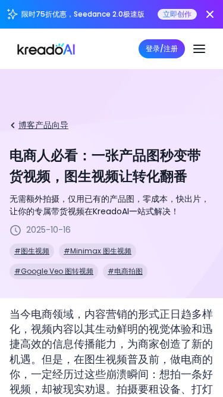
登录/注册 (162, 48)
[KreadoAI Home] (46, 49)
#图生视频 (31, 251)
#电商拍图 (125, 271)
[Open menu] (199, 49)
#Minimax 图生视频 (97, 251)
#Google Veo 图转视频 (53, 271)
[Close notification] (210, 14)
